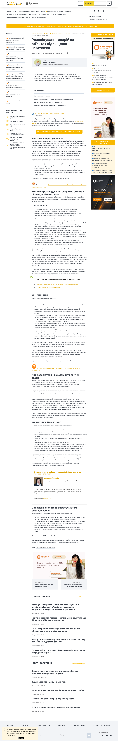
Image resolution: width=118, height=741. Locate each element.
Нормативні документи (38, 11)
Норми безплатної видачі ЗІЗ (17, 125)
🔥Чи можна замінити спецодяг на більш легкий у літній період (15, 67)
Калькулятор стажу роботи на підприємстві (17, 133)
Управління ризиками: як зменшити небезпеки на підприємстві (56, 285)
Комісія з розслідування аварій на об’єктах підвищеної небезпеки (53, 99)
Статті (14, 11)
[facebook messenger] (103, 11)
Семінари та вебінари (65, 11)
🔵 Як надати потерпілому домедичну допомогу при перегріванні (99, 165)
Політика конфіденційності (102, 725)
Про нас (34, 17)
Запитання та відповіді (23, 11)
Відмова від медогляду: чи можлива (49, 682)
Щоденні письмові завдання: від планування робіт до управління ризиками (102, 70)
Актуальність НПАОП (16, 121)
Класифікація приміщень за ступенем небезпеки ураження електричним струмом (55, 672)
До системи (88, 3)
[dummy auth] (100, 3)
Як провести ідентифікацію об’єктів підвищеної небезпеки (59, 131)
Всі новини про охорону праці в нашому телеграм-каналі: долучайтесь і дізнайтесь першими (17, 145)
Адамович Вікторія (51, 478)
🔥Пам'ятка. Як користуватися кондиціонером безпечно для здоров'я (14, 57)
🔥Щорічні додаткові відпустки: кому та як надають (13, 94)
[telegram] (94, 11)
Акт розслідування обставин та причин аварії (50, 113)
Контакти (9, 725)
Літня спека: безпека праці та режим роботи (53, 699)
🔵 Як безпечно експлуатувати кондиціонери (101, 154)
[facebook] (89, 11)
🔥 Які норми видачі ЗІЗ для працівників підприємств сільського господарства (15, 76)
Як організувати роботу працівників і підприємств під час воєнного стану (57, 473)
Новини (8, 11)
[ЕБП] (103, 50)
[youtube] (98, 11)
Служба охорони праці (37, 33)
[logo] (14, 3)
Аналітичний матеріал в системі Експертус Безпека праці (57, 279)
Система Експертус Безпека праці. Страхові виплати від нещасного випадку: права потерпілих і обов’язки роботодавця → (60, 26)
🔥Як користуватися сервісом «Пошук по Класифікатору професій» (14, 85)
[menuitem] (9, 11)
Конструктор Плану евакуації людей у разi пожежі (16, 139)
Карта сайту (62, 725)
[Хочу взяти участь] (103, 209)
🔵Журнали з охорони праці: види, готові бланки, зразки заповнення (102, 171)
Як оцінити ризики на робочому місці (48, 287)
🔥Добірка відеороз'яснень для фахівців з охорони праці (15, 48)
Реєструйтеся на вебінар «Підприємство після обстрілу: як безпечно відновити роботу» (59, 640)
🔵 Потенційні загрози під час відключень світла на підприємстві (102, 159)
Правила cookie (79, 725)
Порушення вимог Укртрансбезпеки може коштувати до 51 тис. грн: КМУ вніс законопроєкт (59, 619)
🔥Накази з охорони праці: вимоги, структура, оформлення (15, 40)
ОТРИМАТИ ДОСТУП (103, 90)
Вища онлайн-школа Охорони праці (38, 14)
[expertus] (31, 3)
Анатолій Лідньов (50, 62)
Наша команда (41, 17)
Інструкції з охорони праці (16, 129)
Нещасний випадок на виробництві (61, 33)
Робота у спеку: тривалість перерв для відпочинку (56, 707)
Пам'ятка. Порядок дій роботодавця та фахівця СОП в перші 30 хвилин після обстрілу (102, 77)
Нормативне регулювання (42, 96)
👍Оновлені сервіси (52, 11)
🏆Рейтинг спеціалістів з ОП (58, 14)
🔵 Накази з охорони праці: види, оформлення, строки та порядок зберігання (101, 148)
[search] (80, 3)
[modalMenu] (109, 3)
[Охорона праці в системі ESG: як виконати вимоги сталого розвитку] (59, 565)
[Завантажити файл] (33, 114)
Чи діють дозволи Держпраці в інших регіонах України (58, 690)
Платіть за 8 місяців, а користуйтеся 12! (18, 17)
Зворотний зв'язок (43, 725)
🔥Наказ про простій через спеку (15, 102)
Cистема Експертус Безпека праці (16, 14)
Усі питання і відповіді (78, 663)
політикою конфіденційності (15, 733)
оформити (47, 498)
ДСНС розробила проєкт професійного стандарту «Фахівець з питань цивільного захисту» (56, 630)
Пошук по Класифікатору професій (17, 117)
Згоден (21, 738)
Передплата (25, 725)
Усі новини (82, 597)
